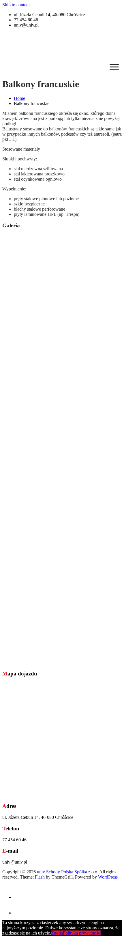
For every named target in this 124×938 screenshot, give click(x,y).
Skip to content (16, 4)
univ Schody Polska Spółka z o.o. (67, 871)
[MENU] (114, 67)
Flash (40, 877)
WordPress (108, 877)
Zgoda (57, 932)
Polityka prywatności (82, 932)
